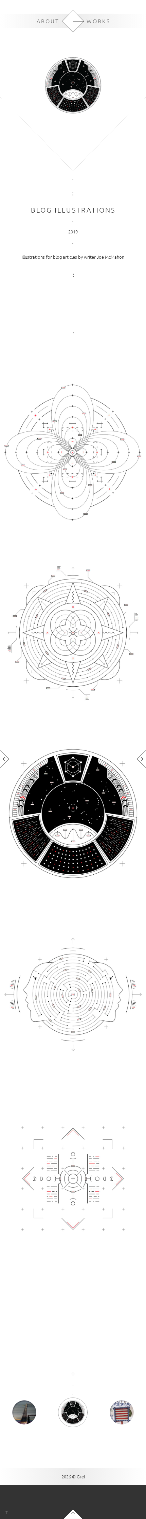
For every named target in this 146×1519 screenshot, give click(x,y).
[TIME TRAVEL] (24, 1413)
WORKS (98, 21)
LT (5, 1512)
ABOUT (48, 21)
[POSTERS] (122, 1413)
